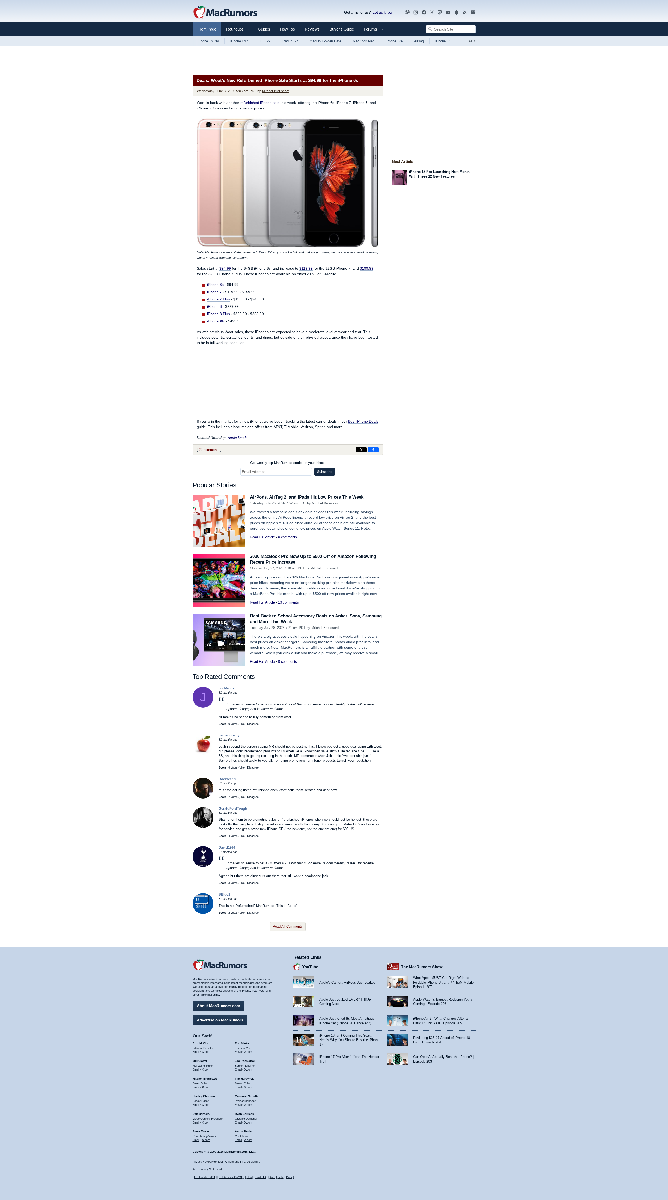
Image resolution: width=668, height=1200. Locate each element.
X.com (206, 1051)
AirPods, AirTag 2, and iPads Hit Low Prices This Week (306, 497)
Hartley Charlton (204, 1096)
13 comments (288, 602)
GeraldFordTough (233, 809)
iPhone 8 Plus (218, 314)
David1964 (227, 847)
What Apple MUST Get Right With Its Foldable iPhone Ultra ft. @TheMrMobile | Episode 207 (444, 982)
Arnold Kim (200, 1043)
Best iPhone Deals (363, 421)
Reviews (312, 29)
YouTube (310, 967)
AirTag (419, 41)
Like (242, 723)
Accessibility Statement (207, 1169)
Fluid (250, 1177)
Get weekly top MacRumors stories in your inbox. (287, 463)
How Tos (287, 29)
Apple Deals (237, 437)
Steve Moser (201, 1131)
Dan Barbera (201, 1113)
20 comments (209, 450)
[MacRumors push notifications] (456, 12)
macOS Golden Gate (325, 41)
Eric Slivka (242, 1043)
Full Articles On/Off (231, 1177)
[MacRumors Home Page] (225, 12)
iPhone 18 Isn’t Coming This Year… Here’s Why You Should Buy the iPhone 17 (349, 1040)
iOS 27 (265, 41)
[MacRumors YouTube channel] (448, 12)
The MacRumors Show (422, 967)
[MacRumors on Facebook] (424, 12)
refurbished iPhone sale (259, 103)
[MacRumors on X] (432, 12)
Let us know (382, 12)
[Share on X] (361, 449)
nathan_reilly (229, 735)
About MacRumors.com (218, 1005)
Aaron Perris (243, 1131)
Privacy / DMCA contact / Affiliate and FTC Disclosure (226, 1161)
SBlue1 (224, 894)
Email (196, 1051)
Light (281, 1177)
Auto (272, 1177)
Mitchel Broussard (275, 91)
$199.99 (366, 268)
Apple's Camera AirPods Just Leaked (347, 982)
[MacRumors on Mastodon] (439, 12)
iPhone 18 (442, 41)
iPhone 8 (214, 306)
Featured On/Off (204, 1177)
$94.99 (225, 268)
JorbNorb (226, 688)
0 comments (287, 537)
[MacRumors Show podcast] (407, 12)
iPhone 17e (394, 41)
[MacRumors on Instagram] (415, 12)
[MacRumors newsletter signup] (473, 12)
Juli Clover (200, 1060)
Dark (289, 1177)
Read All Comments (288, 927)
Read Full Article (262, 537)
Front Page (207, 29)
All (472, 41)
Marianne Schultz (247, 1096)
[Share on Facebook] (373, 449)
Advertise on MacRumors (220, 1020)
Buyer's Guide (342, 29)
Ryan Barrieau (244, 1113)
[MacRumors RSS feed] (464, 12)
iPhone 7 (214, 292)
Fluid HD (260, 1177)
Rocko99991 (228, 779)
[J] (203, 706)
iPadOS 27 (290, 41)
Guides (264, 29)
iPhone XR (216, 321)
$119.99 (306, 268)
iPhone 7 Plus (218, 299)
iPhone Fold (239, 41)
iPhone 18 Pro (208, 41)
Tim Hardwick (244, 1078)
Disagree (253, 723)
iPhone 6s (215, 284)
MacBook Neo (363, 41)
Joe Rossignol (245, 1060)
